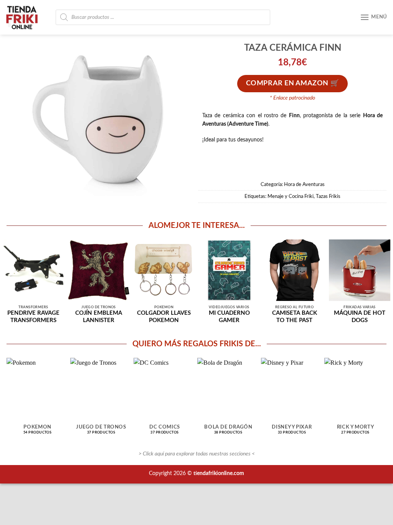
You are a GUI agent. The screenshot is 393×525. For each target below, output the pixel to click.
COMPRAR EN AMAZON (287, 83)
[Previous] (23, 384)
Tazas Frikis (328, 196)
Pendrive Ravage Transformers (33, 316)
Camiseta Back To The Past (294, 316)
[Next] (370, 384)
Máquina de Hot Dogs (359, 316)
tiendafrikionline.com (218, 473)
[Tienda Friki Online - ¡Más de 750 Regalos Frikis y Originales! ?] (25, 17)
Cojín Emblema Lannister (98, 316)
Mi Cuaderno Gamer (229, 316)
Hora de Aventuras (304, 184)
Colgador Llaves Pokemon (164, 316)
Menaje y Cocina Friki (291, 196)
